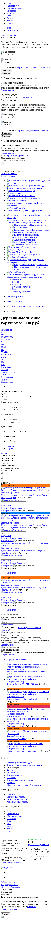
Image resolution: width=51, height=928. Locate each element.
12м (3, 364)
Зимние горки (28, 190)
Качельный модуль (41, 230)
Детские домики (32, 198)
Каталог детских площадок (19, 763)
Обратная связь (8, 882)
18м (3, 344)
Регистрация (12, 30)
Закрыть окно (7, 90)
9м (2, 342)
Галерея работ (13, 6)
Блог (9, 16)
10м (3, 362)
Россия (13, 441)
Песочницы (31, 232)
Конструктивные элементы (24, 237)
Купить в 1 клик (8, 508)
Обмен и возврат (14, 8)
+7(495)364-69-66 (36, 839)
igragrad (4, 379)
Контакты (11, 11)
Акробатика (31, 242)
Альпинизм (30, 240)
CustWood (5, 374)
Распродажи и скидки (17, 799)
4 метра (4, 357)
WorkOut (21, 208)
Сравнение (22, 508)
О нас (9, 3)
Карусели (16, 284)
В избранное (7, 510)
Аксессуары (31, 245)
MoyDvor (5, 352)
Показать (11, 446)
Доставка (11, 13)
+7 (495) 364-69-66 (9, 884)
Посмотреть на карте (11, 862)
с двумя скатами (8, 372)
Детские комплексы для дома (25, 204)
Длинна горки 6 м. (18, 431)
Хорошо (5, 914)
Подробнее (6, 505)
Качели (24, 227)
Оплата (10, 18)
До (30, 396)
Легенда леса (7, 377)
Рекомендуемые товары (17, 802)
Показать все (7, 382)
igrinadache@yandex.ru (17, 155)
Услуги (10, 23)
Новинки (14, 409)
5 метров (6, 354)
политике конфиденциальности (18, 907)
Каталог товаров (9, 173)
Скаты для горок (38, 225)
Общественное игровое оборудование (24, 210)
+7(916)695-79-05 (9, 97)
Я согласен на (27, 68)
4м (2, 335)
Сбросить (11, 448)
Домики (15, 282)
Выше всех (6, 367)
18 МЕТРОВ (7, 337)
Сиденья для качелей (21, 292)
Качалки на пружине (21, 287)
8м (2, 359)
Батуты (19, 193)
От (2, 396)
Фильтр (4, 453)
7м (2, 332)
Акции (10, 21)
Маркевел (5, 340)
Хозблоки (22, 200)
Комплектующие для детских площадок (25, 188)
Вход (9, 28)
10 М (3, 347)
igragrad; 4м (6, 330)
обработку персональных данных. (33, 68)
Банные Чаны (28, 195)
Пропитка (11, 573)
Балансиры (17, 279)
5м (2, 349)
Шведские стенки (39, 264)
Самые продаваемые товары (14, 659)
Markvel (4, 369)
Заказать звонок (8, 35)
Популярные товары (16, 797)
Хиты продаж (16, 407)
